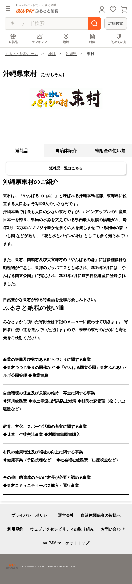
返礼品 (13, 42)
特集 (92, 42)
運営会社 (66, 515)
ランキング (39, 42)
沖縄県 (71, 54)
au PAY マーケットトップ (66, 543)
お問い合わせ (113, 529)
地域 (66, 42)
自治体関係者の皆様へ (101, 515)
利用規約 (15, 529)
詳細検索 (115, 23)
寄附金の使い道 (110, 150)
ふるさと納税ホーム (21, 54)
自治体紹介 (66, 150)
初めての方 (118, 42)
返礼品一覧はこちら (66, 168)
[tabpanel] (66, 98)
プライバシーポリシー (31, 515)
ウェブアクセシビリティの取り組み (62, 529)
